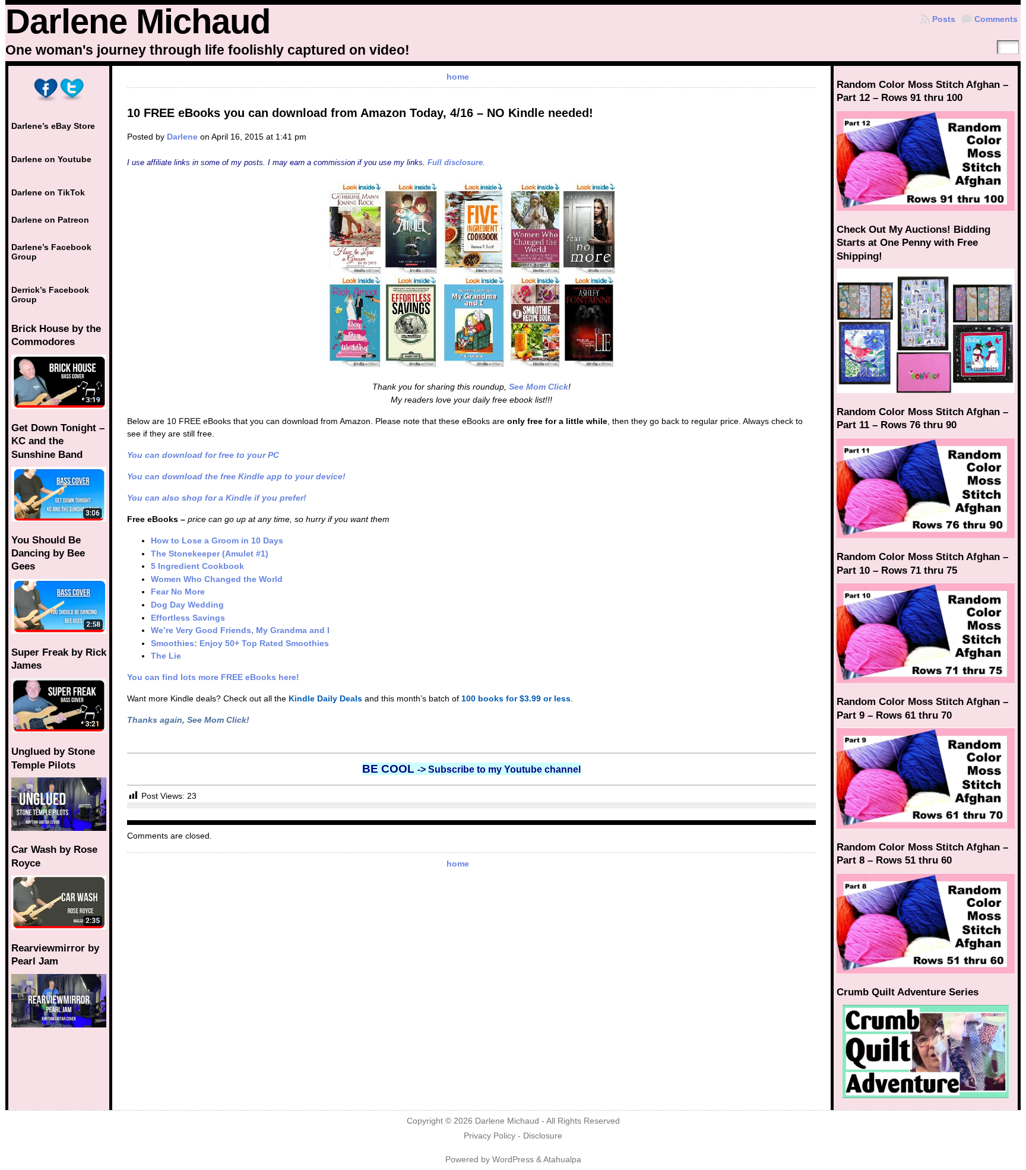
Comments (996, 19)
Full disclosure (455, 162)
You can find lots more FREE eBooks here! (213, 677)
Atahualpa (562, 1159)
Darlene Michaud (137, 21)
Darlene (182, 136)
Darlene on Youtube (51, 159)
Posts (943, 19)
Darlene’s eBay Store (53, 126)
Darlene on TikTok (48, 192)
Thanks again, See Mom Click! (188, 720)
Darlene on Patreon (50, 219)
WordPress (513, 1159)
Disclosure (542, 1135)
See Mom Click (538, 386)
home (457, 76)
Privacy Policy (489, 1135)
